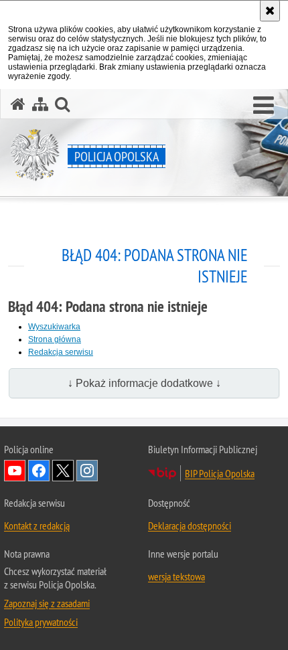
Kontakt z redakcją (37, 525)
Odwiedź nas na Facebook (39, 470)
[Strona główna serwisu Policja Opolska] (18, 104)
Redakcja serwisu (60, 352)
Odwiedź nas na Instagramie (87, 470)
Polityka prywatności (41, 622)
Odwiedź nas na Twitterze (63, 470)
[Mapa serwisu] (40, 104)
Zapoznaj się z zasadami (47, 603)
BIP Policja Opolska (220, 473)
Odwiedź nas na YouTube (14, 470)
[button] (263, 106)
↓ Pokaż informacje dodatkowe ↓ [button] (144, 383)
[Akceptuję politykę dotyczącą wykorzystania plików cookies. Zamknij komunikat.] (270, 10)
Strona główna (54, 339)
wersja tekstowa (176, 576)
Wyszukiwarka (54, 326)
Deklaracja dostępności (189, 525)
